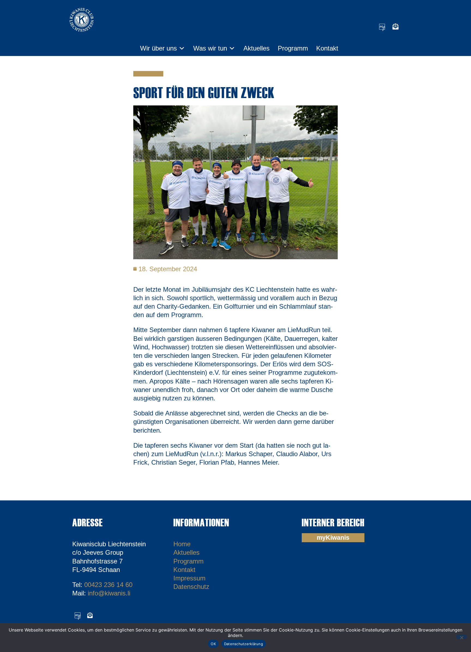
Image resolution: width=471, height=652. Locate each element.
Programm (293, 48)
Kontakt (327, 48)
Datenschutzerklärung (243, 644)
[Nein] (461, 637)
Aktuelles (256, 48)
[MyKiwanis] (382, 26)
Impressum (189, 578)
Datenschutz (191, 586)
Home (182, 544)
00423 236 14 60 (108, 584)
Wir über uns (158, 48)
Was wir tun (210, 48)
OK (213, 644)
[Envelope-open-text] (395, 26)
